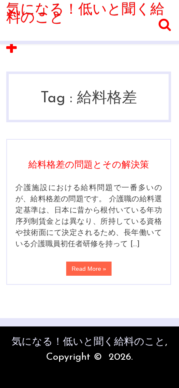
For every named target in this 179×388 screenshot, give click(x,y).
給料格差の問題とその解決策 (88, 165)
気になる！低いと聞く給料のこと (85, 14)
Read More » (89, 268)
